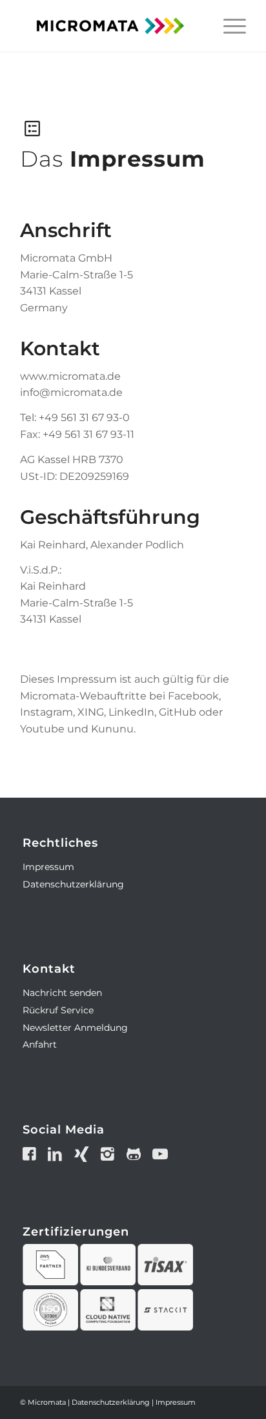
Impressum (48, 867)
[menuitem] (228, 26)
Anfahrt (40, 1044)
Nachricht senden (62, 993)
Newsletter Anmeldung (75, 1027)
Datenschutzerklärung (73, 884)
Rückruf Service (58, 1010)
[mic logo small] (110, 26)
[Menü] (228, 26)
